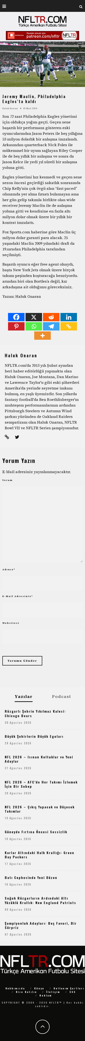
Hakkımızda (15, 988)
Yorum (7, 480)
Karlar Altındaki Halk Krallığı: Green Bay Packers (39, 854)
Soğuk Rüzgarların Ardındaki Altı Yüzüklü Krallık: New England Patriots (40, 900)
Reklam (45, 995)
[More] (42, 335)
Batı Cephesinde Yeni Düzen (31, 877)
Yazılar (24, 696)
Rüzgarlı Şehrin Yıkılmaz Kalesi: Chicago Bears (35, 713)
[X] (34, 317)
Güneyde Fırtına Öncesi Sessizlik (36, 831)
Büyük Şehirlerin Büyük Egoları (34, 736)
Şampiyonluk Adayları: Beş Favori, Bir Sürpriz (41, 925)
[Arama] (81, 6)
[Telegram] (51, 326)
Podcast (61, 696)
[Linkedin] (68, 317)
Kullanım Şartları (69, 988)
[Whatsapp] (34, 326)
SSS (72, 992)
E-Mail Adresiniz (17, 596)
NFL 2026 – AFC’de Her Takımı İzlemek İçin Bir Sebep (41, 784)
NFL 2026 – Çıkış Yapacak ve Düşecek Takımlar (40, 809)
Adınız (8, 569)
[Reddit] (51, 317)
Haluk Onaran (10, 108)
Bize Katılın (26, 992)
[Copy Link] (68, 326)
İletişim (53, 992)
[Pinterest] (16, 326)
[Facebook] (16, 317)
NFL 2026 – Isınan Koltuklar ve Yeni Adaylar (39, 759)
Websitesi (10, 623)
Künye (39, 988)
